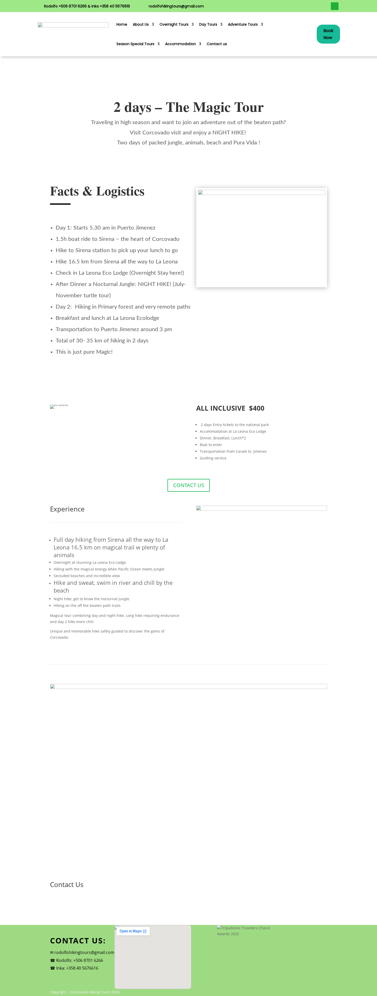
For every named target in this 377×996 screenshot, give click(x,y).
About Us (141, 24)
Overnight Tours (174, 24)
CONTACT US (188, 485)
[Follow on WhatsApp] (335, 6)
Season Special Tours (135, 43)
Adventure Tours (243, 24)
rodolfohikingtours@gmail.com (176, 6)
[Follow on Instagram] (325, 6)
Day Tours (208, 24)
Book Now (328, 34)
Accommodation (180, 43)
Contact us (217, 43)
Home (121, 24)
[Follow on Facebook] (315, 6)
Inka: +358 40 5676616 (77, 968)
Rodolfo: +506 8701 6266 (79, 960)
